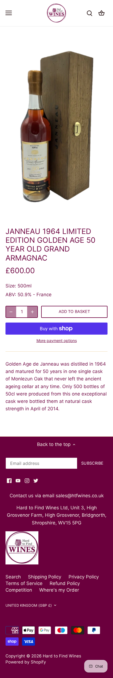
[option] (56, 128)
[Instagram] (27, 480)
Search (13, 577)
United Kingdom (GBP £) (28, 605)
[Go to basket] (101, 13)
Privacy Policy (84, 577)
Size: (10, 286)
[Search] (89, 13)
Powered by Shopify (25, 662)
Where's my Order (59, 590)
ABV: (10, 294)
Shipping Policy (44, 577)
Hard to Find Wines (62, 656)
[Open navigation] (8, 13)
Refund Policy (65, 583)
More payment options (56, 340)
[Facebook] (9, 480)
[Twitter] (35, 480)
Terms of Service (24, 583)
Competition (18, 590)
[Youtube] (18, 480)
